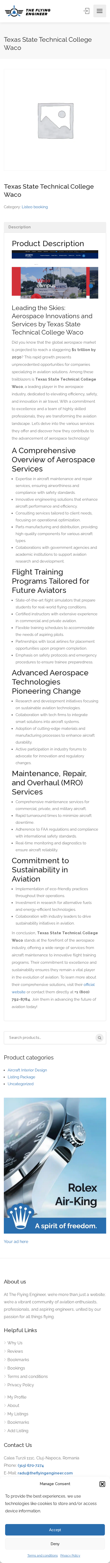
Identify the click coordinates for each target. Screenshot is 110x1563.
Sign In (86, 11)
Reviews (15, 1351)
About (13, 1405)
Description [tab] (19, 227)
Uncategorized (21, 1084)
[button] (102, 1484)
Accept (55, 1530)
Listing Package (21, 1077)
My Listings (17, 1414)
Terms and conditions (42, 1555)
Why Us (15, 1343)
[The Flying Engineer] (27, 11)
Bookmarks (18, 1359)
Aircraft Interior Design (27, 1070)
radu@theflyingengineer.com (45, 1473)
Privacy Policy (70, 1555)
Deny (55, 1544)
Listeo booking (35, 207)
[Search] (99, 1038)
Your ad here (16, 1241)
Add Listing (17, 1430)
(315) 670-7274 (31, 1465)
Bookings (16, 1368)
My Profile (16, 1397)
